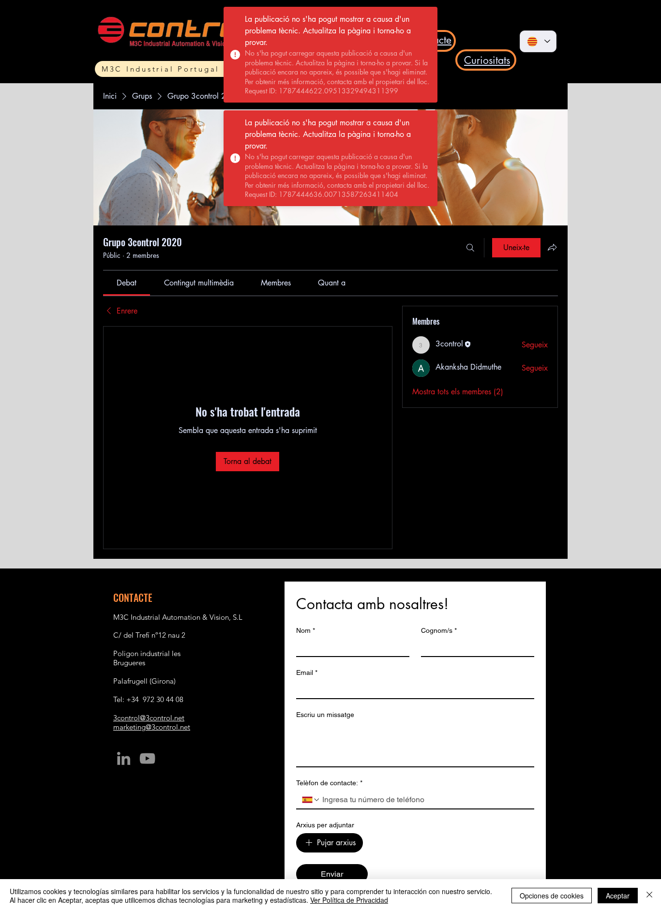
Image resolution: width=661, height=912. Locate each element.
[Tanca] (649, 895)
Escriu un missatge (325, 714)
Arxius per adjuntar (325, 825)
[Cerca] (470, 247)
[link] (126, 283)
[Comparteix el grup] (552, 247)
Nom (305, 630)
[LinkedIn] (123, 758)
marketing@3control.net (151, 727)
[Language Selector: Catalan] (538, 41)
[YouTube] (147, 758)
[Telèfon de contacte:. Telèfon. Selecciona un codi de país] (311, 800)
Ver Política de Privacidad (349, 900)
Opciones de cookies (552, 895)
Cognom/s (439, 630)
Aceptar (618, 895)
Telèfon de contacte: (329, 783)
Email (306, 672)
